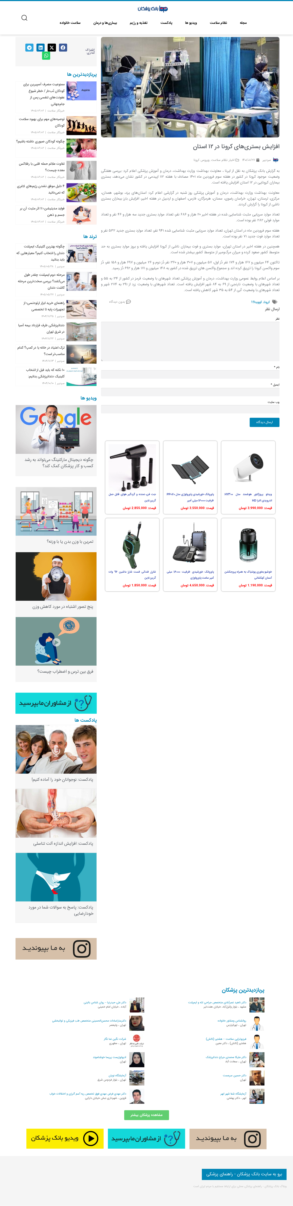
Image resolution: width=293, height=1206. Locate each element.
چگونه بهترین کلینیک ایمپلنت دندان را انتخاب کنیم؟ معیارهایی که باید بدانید (40, 253)
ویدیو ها (191, 23)
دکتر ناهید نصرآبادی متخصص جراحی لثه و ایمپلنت (217, 1002)
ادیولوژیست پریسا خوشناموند (109, 1057)
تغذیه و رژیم (139, 23)
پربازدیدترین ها (82, 74)
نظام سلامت (218, 23)
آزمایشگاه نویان (117, 1075)
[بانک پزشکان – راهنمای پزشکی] (153, 9)
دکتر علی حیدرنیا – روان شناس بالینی (105, 1002)
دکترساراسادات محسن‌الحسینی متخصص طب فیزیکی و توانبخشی (89, 1020)
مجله (243, 23)
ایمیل (275, 384)
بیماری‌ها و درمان (105, 23)
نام (276, 367)
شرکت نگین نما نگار (115, 1039)
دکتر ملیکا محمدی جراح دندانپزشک (226, 1057)
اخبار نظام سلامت (222, 160)
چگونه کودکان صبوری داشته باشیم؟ (40, 141)
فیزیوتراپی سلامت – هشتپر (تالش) (226, 1039)
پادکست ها (86, 720)
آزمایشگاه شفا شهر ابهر (233, 1094)
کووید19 (256, 302)
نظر (277, 319)
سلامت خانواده (70, 23)
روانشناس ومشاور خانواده (232, 1020)
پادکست (166, 23)
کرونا (267, 302)
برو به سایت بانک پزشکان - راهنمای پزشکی (244, 1174)
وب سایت (273, 402)
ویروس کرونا (201, 160)
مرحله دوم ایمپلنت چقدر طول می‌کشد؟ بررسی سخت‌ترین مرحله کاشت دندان (41, 281)
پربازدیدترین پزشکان (243, 990)
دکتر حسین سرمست (234, 1075)
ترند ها (90, 237)
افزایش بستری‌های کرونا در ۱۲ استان (236, 147)
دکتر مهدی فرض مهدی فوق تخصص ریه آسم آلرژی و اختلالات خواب (87, 1094)
